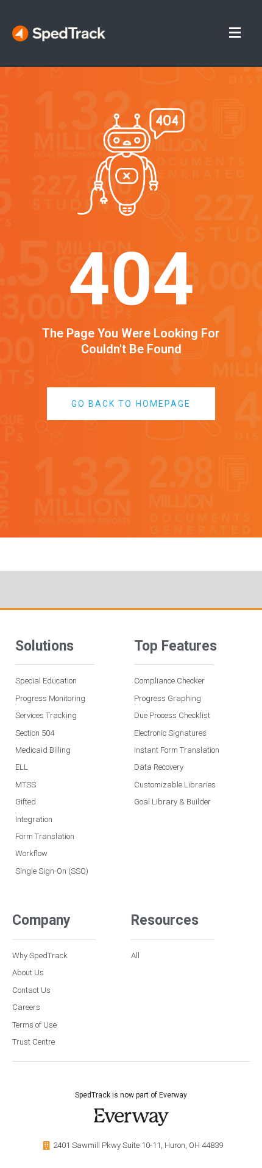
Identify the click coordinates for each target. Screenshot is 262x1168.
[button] (187, 33)
